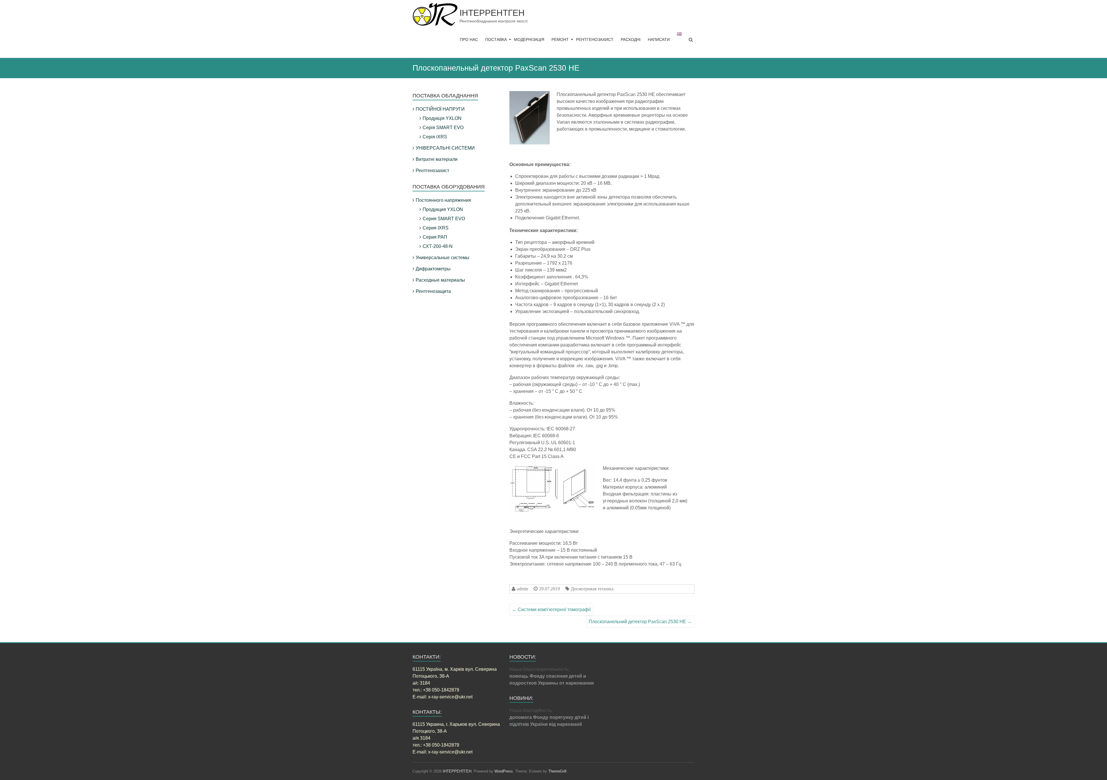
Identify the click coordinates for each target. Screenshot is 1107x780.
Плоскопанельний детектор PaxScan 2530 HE (640, 621)
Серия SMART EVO (444, 218)
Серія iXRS (435, 136)
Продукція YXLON (442, 118)
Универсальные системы (442, 257)
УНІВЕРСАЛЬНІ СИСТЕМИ (445, 148)
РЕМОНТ (560, 39)
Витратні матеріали (437, 159)
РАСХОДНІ (631, 39)
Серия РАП (435, 237)
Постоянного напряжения (443, 200)
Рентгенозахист (432, 170)
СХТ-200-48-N (438, 246)
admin (522, 588)
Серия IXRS (436, 227)
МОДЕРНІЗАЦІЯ (529, 39)
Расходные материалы (440, 280)
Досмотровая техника (592, 588)
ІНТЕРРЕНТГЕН (492, 13)
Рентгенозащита (433, 291)
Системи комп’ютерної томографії (551, 609)
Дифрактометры (433, 268)
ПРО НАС (469, 39)
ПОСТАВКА (496, 39)
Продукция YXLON (443, 209)
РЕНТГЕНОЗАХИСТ (594, 39)
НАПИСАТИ (659, 39)
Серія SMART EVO (443, 127)
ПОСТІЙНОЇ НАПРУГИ (440, 109)
